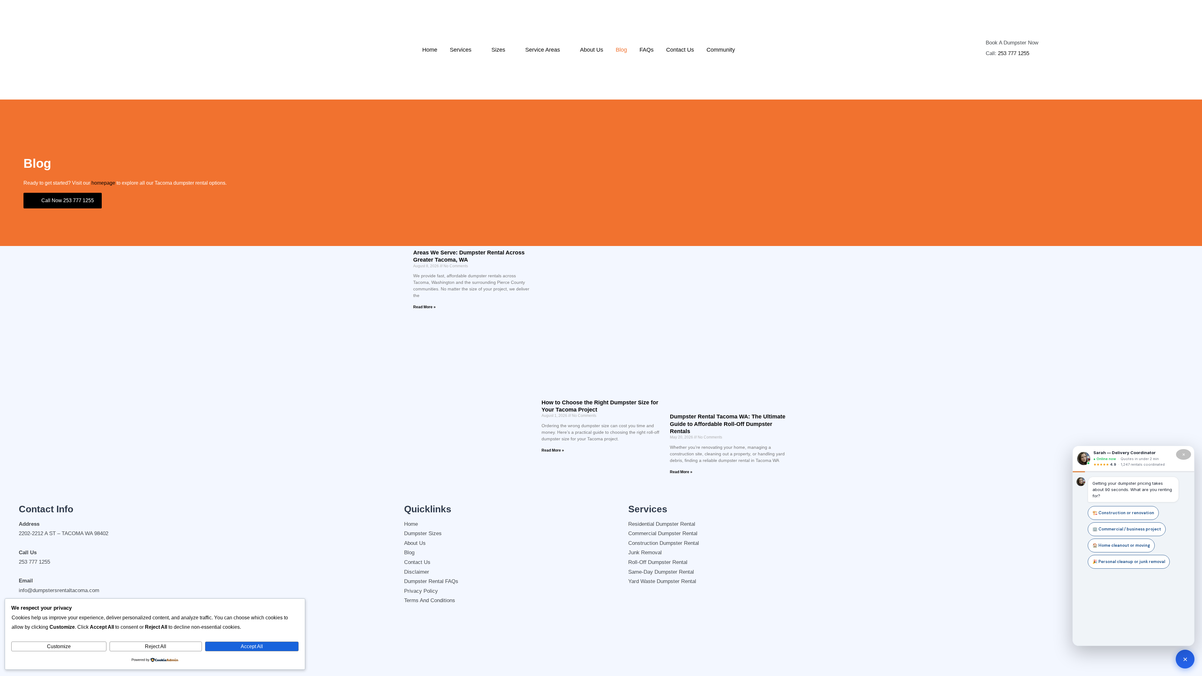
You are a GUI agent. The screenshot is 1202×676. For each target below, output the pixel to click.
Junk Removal (645, 553)
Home (429, 50)
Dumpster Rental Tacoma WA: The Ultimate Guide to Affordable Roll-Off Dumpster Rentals (727, 423)
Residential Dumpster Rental (661, 524)
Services (460, 50)
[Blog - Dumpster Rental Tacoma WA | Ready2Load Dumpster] (95, 50)
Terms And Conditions (429, 600)
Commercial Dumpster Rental (662, 533)
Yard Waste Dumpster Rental (662, 581)
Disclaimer (416, 572)
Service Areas (542, 50)
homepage (103, 183)
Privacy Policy (421, 591)
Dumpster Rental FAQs (431, 581)
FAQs (647, 50)
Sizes (498, 50)
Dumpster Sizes (423, 533)
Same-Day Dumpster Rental (661, 572)
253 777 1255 (1013, 53)
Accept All (252, 646)
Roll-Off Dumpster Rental (657, 562)
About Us (591, 50)
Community (720, 50)
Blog (621, 50)
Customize (59, 646)
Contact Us (680, 50)
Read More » (424, 307)
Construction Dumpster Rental (663, 543)
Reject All (155, 646)
